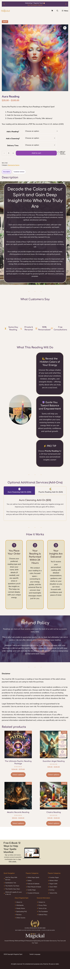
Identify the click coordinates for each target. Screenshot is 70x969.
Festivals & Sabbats (33, 911)
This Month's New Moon (12, 916)
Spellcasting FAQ (21, 939)
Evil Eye (51, 917)
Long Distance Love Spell (50, 333)
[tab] (19, 518)
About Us (19, 929)
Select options (18, 802)
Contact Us (35, 5)
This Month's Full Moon (12, 913)
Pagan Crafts (53, 911)
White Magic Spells (33, 905)
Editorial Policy (42, 942)
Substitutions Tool (10, 910)
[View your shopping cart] (52, 11)
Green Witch (53, 914)
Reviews (19, 942)
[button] (67, 950)
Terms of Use (42, 935)
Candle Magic (31, 917)
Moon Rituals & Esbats (34, 914)
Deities (29, 908)
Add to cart (36, 153)
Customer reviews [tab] (19, 172)
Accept (35, 965)
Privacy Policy (42, 932)
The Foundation (43, 939)
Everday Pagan (54, 905)
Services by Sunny (13, 165)
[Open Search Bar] (57, 11)
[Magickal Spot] (5, 11)
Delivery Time (12, 145)
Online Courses (20, 945)
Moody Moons (20, 935)
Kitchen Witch (53, 908)
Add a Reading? (13, 131)
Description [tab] (6, 172)
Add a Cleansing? (13, 138)
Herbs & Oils (53, 920)
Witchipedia (20, 932)
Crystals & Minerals (33, 920)
